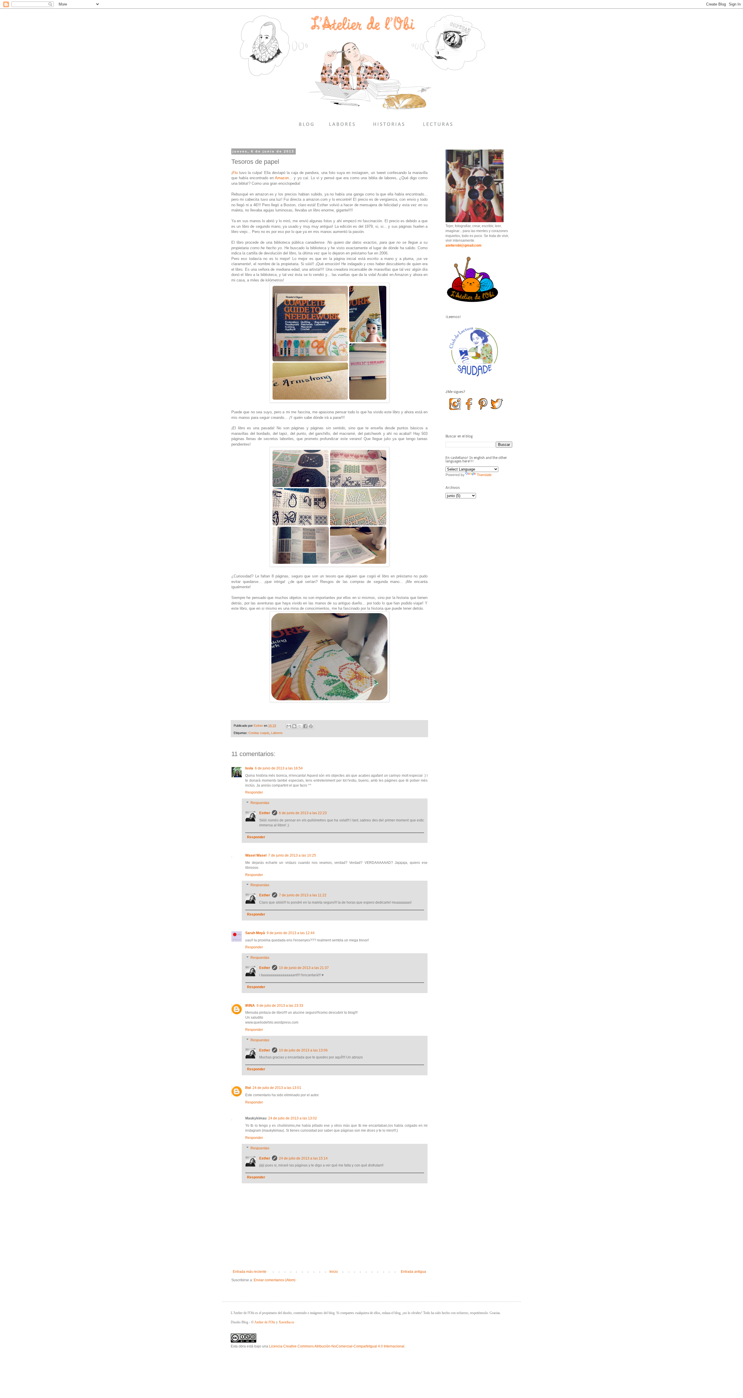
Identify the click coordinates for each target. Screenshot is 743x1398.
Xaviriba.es (286, 1322)
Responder (254, 792)
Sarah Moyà (255, 933)
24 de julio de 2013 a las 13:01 (277, 1088)
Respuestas (259, 803)
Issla (249, 768)
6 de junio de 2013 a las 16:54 (279, 768)
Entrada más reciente (249, 1272)
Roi (248, 1088)
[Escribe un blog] (294, 726)
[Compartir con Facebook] (305, 726)
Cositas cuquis (258, 733)
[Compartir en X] (300, 726)
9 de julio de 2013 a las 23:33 (280, 1006)
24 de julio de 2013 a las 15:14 (303, 1158)
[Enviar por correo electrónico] (289, 726)
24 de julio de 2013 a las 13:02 (292, 1118)
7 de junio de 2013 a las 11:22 (303, 895)
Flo (235, 173)
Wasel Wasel (255, 855)
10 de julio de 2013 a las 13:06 (303, 1050)
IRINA (250, 1006)
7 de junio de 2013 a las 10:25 (292, 855)
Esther (264, 813)
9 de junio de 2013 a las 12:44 (291, 933)
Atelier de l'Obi (264, 1322)
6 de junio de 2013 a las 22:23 (303, 813)
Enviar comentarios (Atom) (274, 1280)
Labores (277, 733)
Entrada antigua (413, 1272)
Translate (484, 475)
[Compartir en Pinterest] (311, 726)
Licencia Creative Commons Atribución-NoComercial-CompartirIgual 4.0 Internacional (336, 1346)
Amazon (282, 178)
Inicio (333, 1272)
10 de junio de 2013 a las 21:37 (304, 968)
